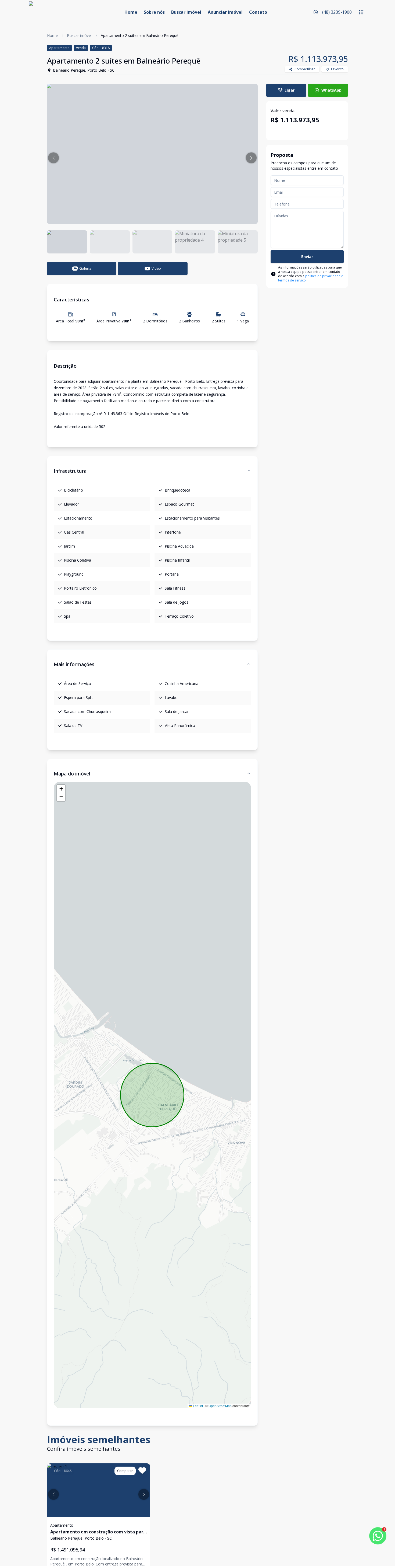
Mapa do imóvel (72, 773)
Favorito (337, 69)
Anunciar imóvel (225, 12)
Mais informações (74, 664)
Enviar (307, 256)
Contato (258, 12)
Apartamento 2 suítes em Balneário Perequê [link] (139, 35)
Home (130, 12)
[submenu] (361, 12)
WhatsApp (331, 90)
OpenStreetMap (220, 1405)
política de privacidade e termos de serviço (310, 278)
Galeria (85, 268)
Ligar (290, 90)
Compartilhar (305, 69)
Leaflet (197, 1405)
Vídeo (156, 268)
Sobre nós (154, 12)
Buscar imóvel (186, 12)
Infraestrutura (70, 471)
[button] (53, 157)
